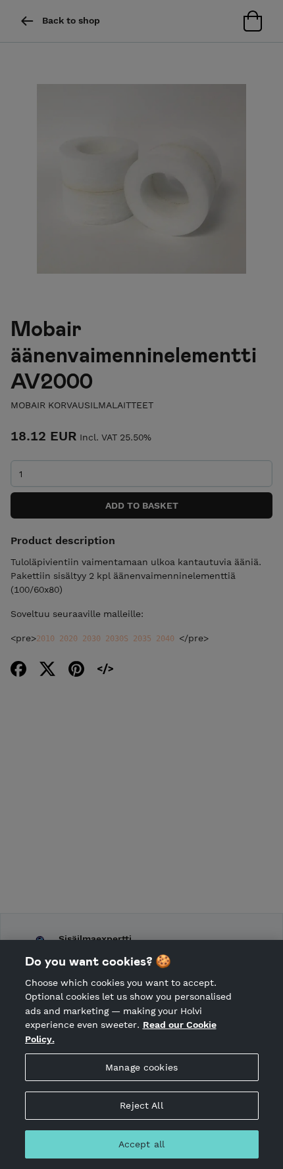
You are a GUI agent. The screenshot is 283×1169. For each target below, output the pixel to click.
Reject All (141, 1105)
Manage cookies (141, 1067)
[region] (141, 1054)
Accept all (141, 1144)
